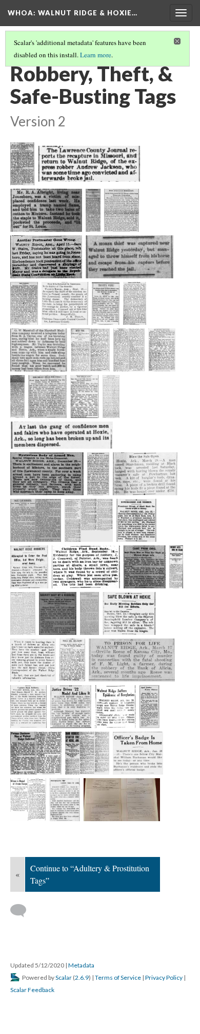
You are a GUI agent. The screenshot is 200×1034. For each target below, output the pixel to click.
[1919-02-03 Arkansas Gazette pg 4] (33, 660)
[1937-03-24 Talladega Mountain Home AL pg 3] (64, 799)
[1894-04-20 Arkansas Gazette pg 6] (90, 349)
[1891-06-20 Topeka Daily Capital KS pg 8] (38, 349)
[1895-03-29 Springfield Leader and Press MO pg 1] (145, 473)
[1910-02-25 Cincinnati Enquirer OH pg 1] (145, 566)
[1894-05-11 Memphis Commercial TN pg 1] (47, 396)
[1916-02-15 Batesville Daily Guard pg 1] (89, 613)
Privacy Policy (164, 977)
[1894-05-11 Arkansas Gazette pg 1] (17, 396)
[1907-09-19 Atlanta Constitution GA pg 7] (86, 566)
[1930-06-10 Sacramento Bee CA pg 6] (70, 706)
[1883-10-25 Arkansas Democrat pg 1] (93, 210)
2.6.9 (82, 977)
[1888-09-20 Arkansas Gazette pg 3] (65, 303)
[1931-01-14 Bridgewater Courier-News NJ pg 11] (149, 706)
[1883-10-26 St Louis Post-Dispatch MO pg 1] (121, 210)
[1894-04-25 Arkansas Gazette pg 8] (129, 349)
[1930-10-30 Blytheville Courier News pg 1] (115, 706)
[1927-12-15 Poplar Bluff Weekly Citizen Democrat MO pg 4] (28, 706)
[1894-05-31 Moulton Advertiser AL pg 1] (61, 435)
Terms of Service (118, 977)
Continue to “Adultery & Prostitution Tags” (89, 874)
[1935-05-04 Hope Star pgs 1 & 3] (28, 799)
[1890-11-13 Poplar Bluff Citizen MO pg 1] (134, 303)
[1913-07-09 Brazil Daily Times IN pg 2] (57, 613)
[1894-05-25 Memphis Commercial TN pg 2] (111, 396)
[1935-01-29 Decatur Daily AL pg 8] (138, 753)
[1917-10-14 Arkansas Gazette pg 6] (129, 613)
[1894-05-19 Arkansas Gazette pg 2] (84, 396)
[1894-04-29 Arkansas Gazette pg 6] (161, 349)
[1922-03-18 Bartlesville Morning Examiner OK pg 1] (132, 660)
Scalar (63, 977)
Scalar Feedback (32, 990)
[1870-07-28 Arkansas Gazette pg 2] (22, 163)
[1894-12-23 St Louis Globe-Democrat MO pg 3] (47, 473)
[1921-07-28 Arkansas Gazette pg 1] (72, 660)
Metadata (81, 965)
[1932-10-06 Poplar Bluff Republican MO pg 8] (87, 753)
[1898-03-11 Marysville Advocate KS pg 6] (88, 520)
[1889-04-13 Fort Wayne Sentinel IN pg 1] (105, 303)
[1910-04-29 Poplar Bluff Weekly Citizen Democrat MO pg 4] (176, 566)
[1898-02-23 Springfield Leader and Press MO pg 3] (35, 520)
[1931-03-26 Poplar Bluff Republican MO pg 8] (36, 753)
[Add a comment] (22, 910)
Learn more (95, 54)
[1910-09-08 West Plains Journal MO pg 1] (22, 613)
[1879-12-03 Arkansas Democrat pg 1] (46, 210)
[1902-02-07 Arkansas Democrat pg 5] (29, 566)
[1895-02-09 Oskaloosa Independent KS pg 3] (98, 473)
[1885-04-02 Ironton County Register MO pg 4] (24, 303)
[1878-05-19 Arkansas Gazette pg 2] (89, 164)
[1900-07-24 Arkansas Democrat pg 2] (136, 520)
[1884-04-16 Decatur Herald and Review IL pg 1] (46, 256)
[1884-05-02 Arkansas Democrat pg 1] (129, 256)
